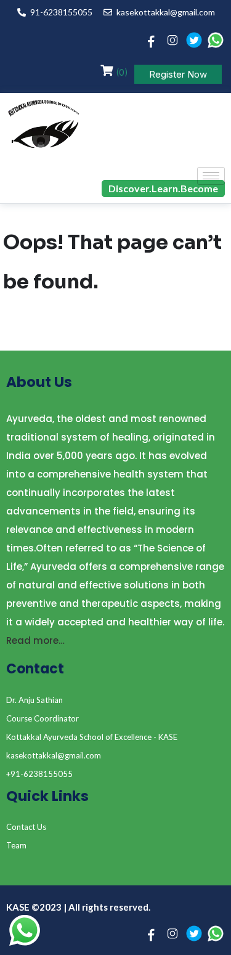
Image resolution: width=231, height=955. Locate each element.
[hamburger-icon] (211, 176)
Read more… (35, 640)
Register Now (178, 74)
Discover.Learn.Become (163, 188)
